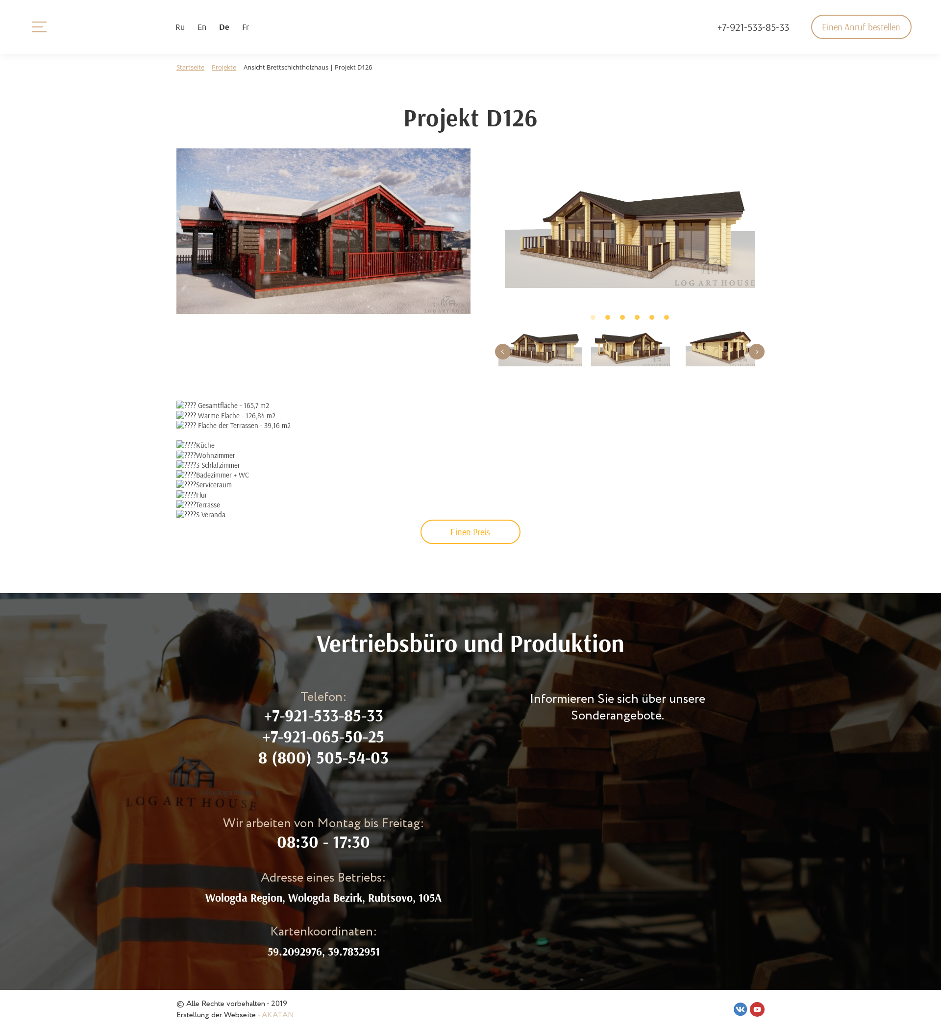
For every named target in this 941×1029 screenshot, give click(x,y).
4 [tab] (637, 317)
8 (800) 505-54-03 (323, 757)
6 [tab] (666, 317)
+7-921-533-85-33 (753, 27)
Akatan (278, 1015)
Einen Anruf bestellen (861, 27)
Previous (503, 351)
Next (757, 351)
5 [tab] (651, 317)
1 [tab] (593, 317)
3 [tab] (622, 317)
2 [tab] (607, 317)
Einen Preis (470, 532)
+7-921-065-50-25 (323, 736)
